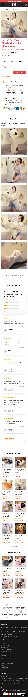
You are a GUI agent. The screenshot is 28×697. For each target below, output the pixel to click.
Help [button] (25, 695)
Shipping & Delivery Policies (7, 659)
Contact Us (3, 665)
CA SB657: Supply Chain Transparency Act (11, 651)
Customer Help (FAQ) (6, 667)
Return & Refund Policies (7, 663)
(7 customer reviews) (14, 52)
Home (2, 9)
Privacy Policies (5, 647)
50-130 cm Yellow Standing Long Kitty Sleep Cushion (6, 592)
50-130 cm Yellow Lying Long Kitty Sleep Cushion (7, 493)
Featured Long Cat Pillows (13, 9)
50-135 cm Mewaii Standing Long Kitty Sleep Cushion (6, 471)
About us (3, 643)
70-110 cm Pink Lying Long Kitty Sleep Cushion (20, 515)
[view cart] (26, 5)
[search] (23, 5)
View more (14, 546)
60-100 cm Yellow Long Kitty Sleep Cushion (19, 537)
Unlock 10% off (3, 690)
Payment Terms (5, 661)
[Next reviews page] (24, 442)
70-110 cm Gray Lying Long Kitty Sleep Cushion (7, 570)
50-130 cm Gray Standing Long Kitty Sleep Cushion (6, 537)
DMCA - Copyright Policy (7, 649)
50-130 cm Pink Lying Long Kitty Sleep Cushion (20, 471)
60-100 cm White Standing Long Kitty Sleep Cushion (19, 493)
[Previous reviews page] (17, 442)
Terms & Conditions (5, 645)
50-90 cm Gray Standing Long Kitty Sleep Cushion (6, 515)
